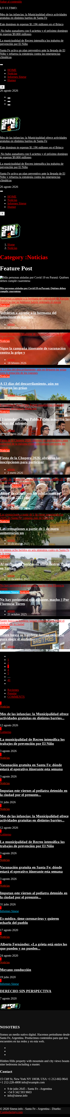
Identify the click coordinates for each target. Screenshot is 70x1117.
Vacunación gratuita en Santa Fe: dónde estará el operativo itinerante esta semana (31, 767)
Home (11, 244)
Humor (11, 80)
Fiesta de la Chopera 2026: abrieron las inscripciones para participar (30, 460)
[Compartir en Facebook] (8, 98)
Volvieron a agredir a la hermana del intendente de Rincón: (28, 315)
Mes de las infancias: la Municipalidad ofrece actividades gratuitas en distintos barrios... (34, 716)
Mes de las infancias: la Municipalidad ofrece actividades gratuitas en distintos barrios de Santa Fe (33, 16)
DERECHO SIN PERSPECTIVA (25, 991)
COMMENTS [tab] (16, 696)
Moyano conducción (15, 970)
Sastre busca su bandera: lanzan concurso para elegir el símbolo (32, 637)
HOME (11, 70)
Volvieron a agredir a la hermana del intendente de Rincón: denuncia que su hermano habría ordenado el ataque (34, 300)
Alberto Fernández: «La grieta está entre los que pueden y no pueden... (33, 946)
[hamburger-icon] (1, 64)
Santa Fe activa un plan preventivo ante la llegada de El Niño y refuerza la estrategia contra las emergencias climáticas (32, 54)
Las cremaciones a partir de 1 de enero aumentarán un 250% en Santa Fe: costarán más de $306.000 (31, 516)
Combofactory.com (11, 1112)
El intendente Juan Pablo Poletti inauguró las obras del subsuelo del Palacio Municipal (32, 406)
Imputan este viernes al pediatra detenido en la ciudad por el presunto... (33, 793)
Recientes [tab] (13, 690)
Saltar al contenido (11, 1)
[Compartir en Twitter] (8, 101)
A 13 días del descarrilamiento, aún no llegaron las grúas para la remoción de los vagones (33, 371)
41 (8, 680)
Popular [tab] (12, 693)
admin (11, 324)
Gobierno (6, 486)
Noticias (12, 73)
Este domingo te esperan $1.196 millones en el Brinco (31, 24)
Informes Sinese (16, 76)
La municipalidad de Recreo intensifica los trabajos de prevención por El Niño (32, 741)
